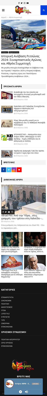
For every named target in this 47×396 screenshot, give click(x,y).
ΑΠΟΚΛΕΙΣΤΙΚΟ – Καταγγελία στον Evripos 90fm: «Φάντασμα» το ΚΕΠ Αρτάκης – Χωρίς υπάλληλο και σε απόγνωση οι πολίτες (27, 137)
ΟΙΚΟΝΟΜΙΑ (6, 300)
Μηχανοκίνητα (14, 52)
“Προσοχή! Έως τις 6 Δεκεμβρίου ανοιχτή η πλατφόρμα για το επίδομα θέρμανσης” (11, 273)
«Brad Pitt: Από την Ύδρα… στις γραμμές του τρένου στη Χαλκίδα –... (22, 217)
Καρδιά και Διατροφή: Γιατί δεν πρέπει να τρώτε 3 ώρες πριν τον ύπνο (29, 152)
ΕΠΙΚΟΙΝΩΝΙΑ (6, 327)
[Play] (20, 392)
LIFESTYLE (5, 313)
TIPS (3, 320)
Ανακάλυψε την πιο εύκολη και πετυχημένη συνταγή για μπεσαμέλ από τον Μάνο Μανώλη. (29, 94)
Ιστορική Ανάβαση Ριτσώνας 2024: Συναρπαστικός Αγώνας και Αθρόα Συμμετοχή (21, 59)
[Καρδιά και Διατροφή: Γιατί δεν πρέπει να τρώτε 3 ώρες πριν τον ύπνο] (7, 154)
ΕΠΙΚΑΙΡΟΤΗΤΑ (7, 297)
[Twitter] (22, 3)
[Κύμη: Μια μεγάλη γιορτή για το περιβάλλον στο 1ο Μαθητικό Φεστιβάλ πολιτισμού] (7, 123)
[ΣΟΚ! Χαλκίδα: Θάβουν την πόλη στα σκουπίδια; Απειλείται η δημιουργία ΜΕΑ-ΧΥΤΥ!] (35, 262)
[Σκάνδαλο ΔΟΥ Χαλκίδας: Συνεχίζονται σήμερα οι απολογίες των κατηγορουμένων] (7, 109)
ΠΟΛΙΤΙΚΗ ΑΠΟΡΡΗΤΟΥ (10, 339)
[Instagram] (24, 3)
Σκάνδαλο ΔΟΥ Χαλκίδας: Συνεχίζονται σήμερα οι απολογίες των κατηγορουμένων (29, 108)
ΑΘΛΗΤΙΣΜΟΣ (6, 307)
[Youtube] (28, 3)
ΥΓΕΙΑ (3, 310)
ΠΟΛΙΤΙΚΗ (5, 304)
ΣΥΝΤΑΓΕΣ (5, 317)
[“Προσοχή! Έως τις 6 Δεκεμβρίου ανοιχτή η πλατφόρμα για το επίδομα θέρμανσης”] (12, 262)
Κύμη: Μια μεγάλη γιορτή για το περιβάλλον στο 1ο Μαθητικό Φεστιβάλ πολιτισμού (29, 122)
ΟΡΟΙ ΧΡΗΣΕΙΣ (7, 343)
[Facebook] (19, 3)
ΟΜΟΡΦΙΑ (5, 323)
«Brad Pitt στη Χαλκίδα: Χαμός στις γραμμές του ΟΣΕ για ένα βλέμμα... (10, 249)
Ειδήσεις (4, 52)
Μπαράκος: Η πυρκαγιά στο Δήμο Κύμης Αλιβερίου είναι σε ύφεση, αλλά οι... (35, 249)
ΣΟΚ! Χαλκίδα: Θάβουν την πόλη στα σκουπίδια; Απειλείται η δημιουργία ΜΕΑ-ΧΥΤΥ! (34, 273)
